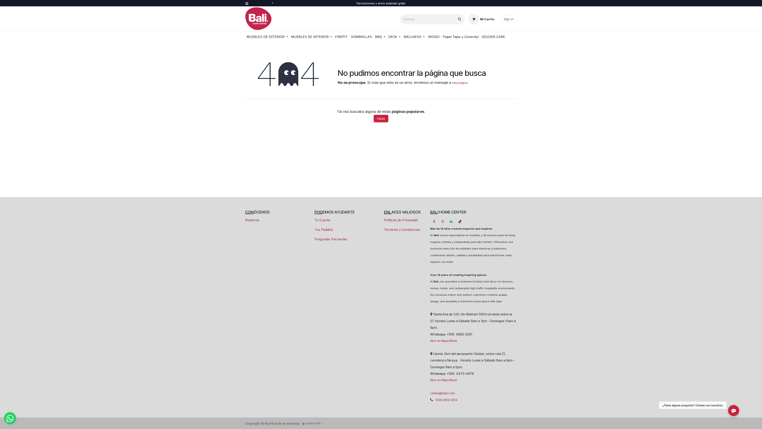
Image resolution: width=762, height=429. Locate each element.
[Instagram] (443, 221)
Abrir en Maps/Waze (443, 340)
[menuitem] (267, 37)
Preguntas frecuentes (331, 239)
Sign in (508, 19)
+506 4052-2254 (446, 400)
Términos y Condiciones (402, 230)
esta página (459, 82)
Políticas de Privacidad (401, 220)
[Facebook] (434, 221)
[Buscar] (460, 19)
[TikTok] (460, 221)
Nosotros (252, 220)
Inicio (381, 119)
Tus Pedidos (324, 230)
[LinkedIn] (451, 221)
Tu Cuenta (322, 220)
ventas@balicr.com (442, 393)
